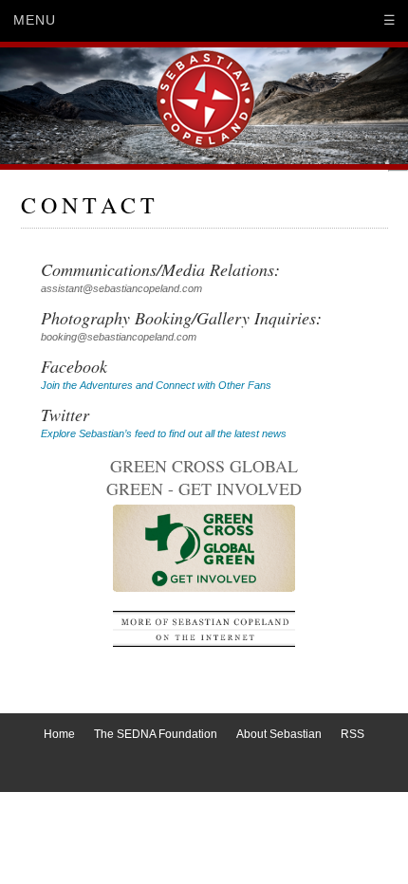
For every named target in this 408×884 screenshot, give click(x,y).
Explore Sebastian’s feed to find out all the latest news (164, 433)
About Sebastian (279, 734)
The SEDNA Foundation (155, 734)
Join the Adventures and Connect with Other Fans (156, 385)
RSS (352, 734)
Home (59, 734)
